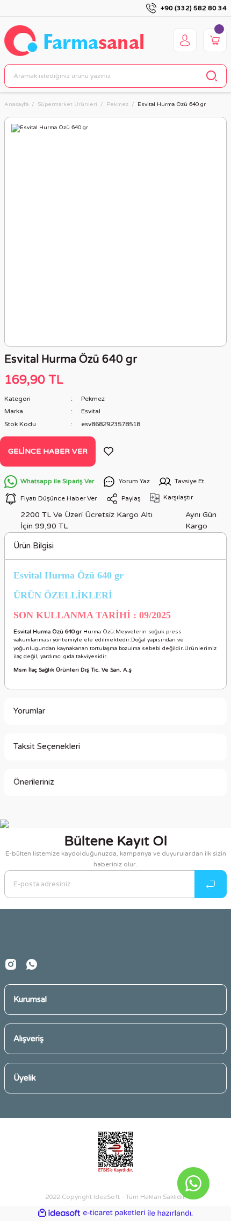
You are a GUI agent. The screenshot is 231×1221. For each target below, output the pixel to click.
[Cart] (215, 40)
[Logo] (73, 40)
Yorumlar (29, 711)
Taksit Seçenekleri (46, 746)
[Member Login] (185, 40)
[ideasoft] (59, 1213)
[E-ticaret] (114, 1213)
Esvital (90, 411)
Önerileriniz (33, 782)
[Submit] (210, 884)
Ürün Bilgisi (33, 545)
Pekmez (93, 399)
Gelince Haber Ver (48, 451)
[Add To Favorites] (108, 451)
